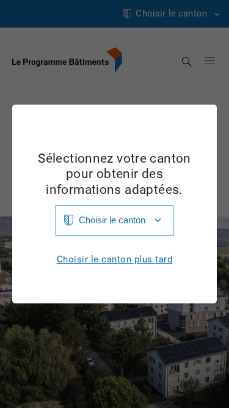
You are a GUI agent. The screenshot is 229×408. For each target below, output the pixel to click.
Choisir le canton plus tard (115, 259)
